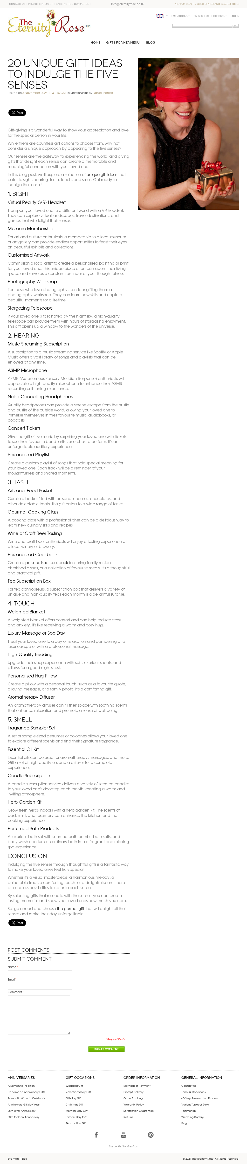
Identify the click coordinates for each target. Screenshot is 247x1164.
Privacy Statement (40, 4)
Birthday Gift (74, 1098)
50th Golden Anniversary (23, 1117)
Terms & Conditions (193, 1092)
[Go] (235, 26)
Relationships (79, 93)
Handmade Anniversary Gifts (26, 1092)
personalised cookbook (46, 562)
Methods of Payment (137, 1085)
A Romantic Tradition (21, 1085)
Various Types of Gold (195, 1104)
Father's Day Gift (76, 1117)
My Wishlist (201, 16)
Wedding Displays (192, 1117)
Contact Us (17, 4)
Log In (235, 16)
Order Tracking (133, 1098)
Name (12, 967)
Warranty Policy (134, 1104)
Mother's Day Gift (77, 1110)
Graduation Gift (76, 1123)
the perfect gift (70, 908)
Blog (184, 1123)
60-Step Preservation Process (199, 1098)
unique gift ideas (102, 174)
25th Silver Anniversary (21, 1110)
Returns (128, 1117)
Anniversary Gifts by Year (24, 1104)
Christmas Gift (74, 1104)
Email (11, 979)
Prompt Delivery (134, 1092)
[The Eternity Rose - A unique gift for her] (49, 23)
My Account (181, 16)
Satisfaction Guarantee (72, 4)
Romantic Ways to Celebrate (26, 1098)
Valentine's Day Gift (78, 1092)
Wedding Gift (74, 1085)
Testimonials (188, 1110)
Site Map (13, 1158)
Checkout (220, 16)
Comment (15, 992)
